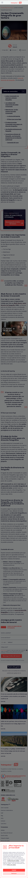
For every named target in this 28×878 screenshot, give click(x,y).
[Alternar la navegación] (2, 2)
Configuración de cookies (13, 860)
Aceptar (14, 870)
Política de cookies (11, 864)
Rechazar (14, 873)
